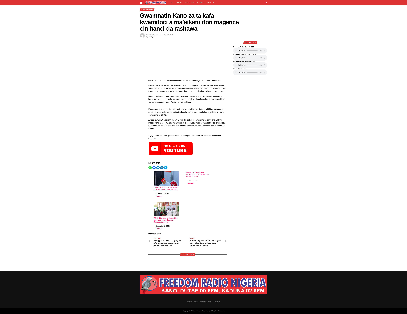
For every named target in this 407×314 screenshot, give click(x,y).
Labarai (179, 2)
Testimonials (205, 301)
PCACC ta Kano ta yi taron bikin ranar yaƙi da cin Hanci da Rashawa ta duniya (166, 220)
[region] (187, 61)
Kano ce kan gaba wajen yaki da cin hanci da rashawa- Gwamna (166, 188)
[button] (150, 167)
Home (189, 301)
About (209, 2)
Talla (202, 2)
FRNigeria (152, 37)
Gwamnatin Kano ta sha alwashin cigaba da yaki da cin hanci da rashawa (197, 174)
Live (171, 2)
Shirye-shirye (190, 2)
